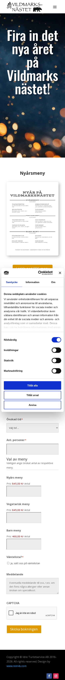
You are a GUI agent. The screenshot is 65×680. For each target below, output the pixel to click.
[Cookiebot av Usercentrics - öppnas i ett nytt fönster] (39, 273)
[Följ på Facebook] (49, 676)
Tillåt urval (32, 395)
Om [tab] (53, 282)
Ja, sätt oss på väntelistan (25, 563)
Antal (27, 483)
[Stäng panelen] (60, 273)
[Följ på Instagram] (55, 676)
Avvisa (32, 404)
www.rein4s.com (16, 666)
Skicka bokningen (24, 629)
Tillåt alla (32, 385)
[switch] (56, 350)
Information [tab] (32, 282)
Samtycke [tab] (12, 282)
